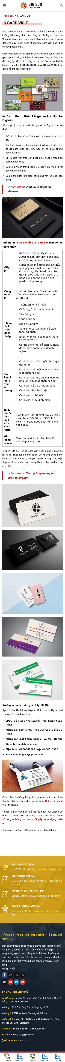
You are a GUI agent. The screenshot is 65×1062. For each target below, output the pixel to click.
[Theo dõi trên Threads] (23, 975)
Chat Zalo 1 (19, 1060)
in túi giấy (36, 819)
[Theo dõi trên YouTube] (23, 982)
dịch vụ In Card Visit (23, 31)
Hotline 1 (7, 1060)
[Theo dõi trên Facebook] (4, 975)
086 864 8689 (19, 1028)
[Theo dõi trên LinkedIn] (16, 982)
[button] (4, 5)
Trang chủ (8, 15)
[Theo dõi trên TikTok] (10, 975)
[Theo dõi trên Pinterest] (10, 982)
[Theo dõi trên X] (16, 975)
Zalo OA (57, 1060)
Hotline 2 (32, 1060)
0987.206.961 (38, 1028)
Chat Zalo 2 (45, 1060)
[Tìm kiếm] (61, 5)
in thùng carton (21, 819)
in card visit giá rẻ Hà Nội (32, 242)
